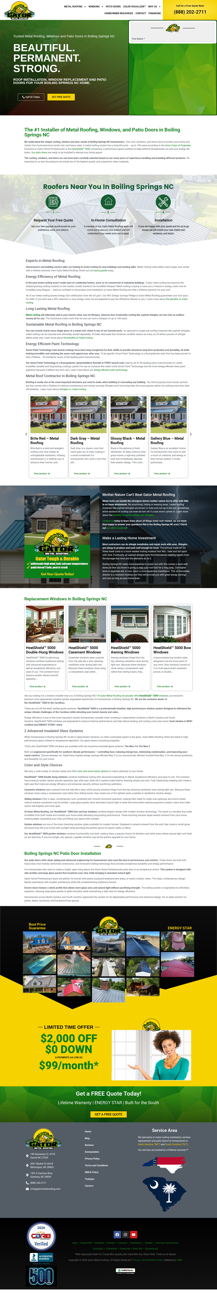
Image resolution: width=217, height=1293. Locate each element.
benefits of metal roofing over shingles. (134, 515)
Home (88, 1131)
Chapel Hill (86, 1243)
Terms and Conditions (96, 1165)
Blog (87, 1138)
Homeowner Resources (119, 13)
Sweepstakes (92, 1151)
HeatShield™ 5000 (81, 149)
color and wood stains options (93, 771)
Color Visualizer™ (134, 6)
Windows (94, 6)
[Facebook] (117, 1234)
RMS (179, 1260)
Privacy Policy (92, 1158)
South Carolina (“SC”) (176, 1144)
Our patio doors (39, 152)
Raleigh (149, 1243)
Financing (155, 13)
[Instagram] (125, 1234)
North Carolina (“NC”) (149, 1144)
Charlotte (99, 1243)
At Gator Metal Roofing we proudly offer (132, 695)
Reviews (89, 1145)
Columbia (98, 1248)
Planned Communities (166, 1243)
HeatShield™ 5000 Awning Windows (125, 650)
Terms (145, 1260)
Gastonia (122, 1243)
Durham (111, 1243)
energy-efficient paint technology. (111, 370)
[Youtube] (133, 1234)
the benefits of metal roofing (78, 337)
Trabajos (89, 1179)
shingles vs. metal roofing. (73, 389)
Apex (75, 1243)
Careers (89, 1185)
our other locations (116, 528)
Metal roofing (33, 315)
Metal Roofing (73, 6)
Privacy (136, 1260)
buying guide (100, 270)
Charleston (111, 1248)
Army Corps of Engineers (178, 145)
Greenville (125, 1248)
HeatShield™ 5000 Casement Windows (84, 650)
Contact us (108, 520)
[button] (26, 434)
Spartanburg (151, 1248)
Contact (141, 13)
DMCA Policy (91, 1172)
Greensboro (136, 1243)
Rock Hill (137, 1248)
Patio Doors (113, 6)
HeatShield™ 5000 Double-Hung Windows (45, 650)
